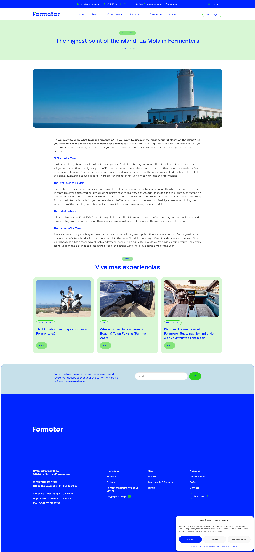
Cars (150, 471)
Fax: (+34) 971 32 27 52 (46, 503)
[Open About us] (141, 14)
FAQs (193, 482)
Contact (194, 487)
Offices (111, 482)
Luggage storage (116, 496)
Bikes (151, 487)
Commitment (198, 476)
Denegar (215, 539)
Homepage (113, 471)
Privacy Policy (209, 546)
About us (195, 471)
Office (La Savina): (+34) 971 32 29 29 (55, 486)
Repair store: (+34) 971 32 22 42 (52, 498)
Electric (152, 476)
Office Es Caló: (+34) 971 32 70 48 (53, 493)
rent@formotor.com (45, 481)
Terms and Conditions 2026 (227, 546)
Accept (190, 539)
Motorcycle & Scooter (160, 482)
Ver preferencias (239, 539)
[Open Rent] (99, 14)
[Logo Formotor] (46, 14)
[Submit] (195, 376)
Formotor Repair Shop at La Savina (122, 489)
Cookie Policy (196, 546)
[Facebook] (120, 4)
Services (111, 476)
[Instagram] (125, 4)
